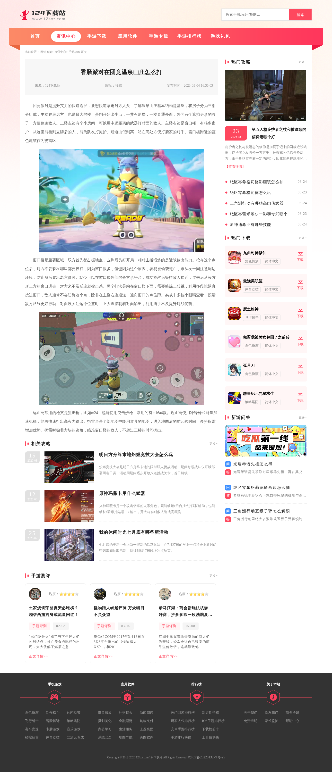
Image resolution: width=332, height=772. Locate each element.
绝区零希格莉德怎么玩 (250, 193)
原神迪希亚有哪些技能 (250, 225)
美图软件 (146, 737)
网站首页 (46, 52)
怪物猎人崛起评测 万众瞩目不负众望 (119, 611)
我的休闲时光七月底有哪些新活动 (133, 532)
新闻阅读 (146, 712)
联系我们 (271, 712)
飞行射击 (32, 721)
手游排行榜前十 (183, 737)
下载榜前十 (210, 729)
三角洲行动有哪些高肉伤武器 (257, 203)
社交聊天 (125, 712)
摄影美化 (105, 721)
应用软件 (128, 36)
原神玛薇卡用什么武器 (122, 493)
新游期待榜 (210, 712)
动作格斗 (53, 712)
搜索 (300, 15)
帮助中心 (292, 721)
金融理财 (125, 721)
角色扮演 (32, 712)
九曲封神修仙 (254, 253)
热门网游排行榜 (183, 712)
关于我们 (250, 712)
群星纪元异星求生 (258, 393)
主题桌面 (146, 729)
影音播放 (105, 712)
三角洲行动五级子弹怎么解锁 (261, 511)
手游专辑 (158, 36)
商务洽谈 (292, 712)
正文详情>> (38, 656)
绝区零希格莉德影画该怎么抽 (257, 182)
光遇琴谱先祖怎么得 (253, 464)
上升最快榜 (210, 737)
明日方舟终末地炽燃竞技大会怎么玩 (136, 454)
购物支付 (146, 721)
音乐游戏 (73, 729)
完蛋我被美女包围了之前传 (266, 337)
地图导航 (125, 737)
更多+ (214, 443)
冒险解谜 (53, 721)
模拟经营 (32, 737)
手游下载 (97, 36)
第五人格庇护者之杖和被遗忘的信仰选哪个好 (279, 133)
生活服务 (125, 729)
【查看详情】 (235, 166)
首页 (35, 36)
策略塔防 (73, 721)
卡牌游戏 (53, 729)
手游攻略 (74, 52)
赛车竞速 (32, 729)
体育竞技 (53, 737)
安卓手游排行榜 (183, 729)
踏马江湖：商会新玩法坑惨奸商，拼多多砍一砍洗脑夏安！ (183, 612)
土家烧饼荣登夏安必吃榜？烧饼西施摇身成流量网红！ (54, 611)
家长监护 (271, 721)
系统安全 (105, 737)
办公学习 (105, 729)
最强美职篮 (252, 281)
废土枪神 (251, 309)
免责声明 (250, 721)
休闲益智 (73, 712)
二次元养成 (75, 737)
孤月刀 (249, 365)
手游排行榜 (189, 36)
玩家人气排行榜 (183, 721)
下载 (300, 260)
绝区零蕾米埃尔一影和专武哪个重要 (262, 214)
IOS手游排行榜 (213, 721)
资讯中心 (66, 36)
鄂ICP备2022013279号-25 (206, 757)
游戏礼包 (220, 36)
